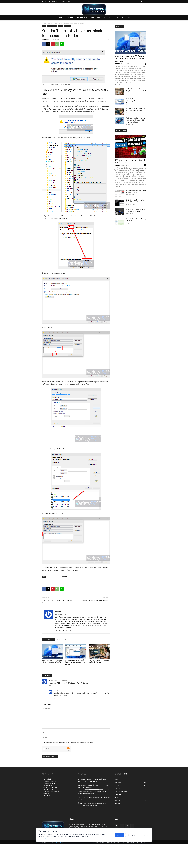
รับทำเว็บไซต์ (47, 779)
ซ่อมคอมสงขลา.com (49, 783)
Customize (144, 835)
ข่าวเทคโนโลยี (106, 18)
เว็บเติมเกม (46, 794)
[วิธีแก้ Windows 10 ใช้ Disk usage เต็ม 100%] (119, 221)
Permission (57, 576)
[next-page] (46, 668)
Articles (58, 1)
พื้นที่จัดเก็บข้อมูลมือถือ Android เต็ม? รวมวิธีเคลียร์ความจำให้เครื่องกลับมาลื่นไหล (135, 120)
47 (145, 165)
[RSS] (141, 1)
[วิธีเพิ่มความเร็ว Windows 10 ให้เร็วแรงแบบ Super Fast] (119, 211)
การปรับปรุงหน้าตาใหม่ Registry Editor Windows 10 (57, 601)
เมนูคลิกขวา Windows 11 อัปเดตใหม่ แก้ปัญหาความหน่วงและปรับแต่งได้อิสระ (52, 662)
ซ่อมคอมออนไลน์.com (49, 781)
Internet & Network (52, 26)
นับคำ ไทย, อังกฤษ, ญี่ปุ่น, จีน (51, 791)
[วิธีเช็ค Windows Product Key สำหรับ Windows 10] (119, 202)
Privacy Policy (42, 839)
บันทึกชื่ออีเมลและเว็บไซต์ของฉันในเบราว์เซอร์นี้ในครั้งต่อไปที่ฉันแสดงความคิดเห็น (69, 742)
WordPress (95, 18)
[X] (48, 44)
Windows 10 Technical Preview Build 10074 (96, 600)
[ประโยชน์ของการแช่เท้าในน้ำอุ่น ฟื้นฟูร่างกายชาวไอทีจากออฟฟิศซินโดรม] (119, 91)
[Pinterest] (53, 44)
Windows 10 (67, 26)
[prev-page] (43, 668)
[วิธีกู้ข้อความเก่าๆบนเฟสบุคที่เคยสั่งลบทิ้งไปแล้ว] (130, 146)
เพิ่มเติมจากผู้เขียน (61, 640)
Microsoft (69, 18)
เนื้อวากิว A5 (46, 796)
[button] (144, 18)
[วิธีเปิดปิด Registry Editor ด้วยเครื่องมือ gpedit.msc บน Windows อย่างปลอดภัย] (75, 651)
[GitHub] (138, 1)
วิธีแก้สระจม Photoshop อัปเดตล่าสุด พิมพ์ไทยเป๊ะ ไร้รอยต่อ (94, 798)
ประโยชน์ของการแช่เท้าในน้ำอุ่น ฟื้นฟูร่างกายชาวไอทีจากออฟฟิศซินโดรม (136, 91)
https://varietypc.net (60, 614)
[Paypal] (64, 631)
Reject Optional (132, 835)
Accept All (119, 835)
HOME (60, 18)
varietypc (46, 39)
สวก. (128, 18)
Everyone (49, 576)
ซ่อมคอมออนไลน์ (46, 1)
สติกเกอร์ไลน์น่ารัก (48, 789)
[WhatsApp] (57, 44)
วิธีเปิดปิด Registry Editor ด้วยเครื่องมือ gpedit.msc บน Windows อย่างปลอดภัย (75, 662)
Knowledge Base (66, 1)
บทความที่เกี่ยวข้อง (48, 640)
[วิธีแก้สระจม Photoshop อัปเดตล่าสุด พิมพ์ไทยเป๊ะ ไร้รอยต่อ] (99, 651)
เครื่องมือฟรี (119, 18)
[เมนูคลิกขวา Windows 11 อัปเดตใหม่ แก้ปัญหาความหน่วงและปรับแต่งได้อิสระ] (52, 651)
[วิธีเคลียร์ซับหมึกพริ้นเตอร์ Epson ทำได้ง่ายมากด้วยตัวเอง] (119, 193)
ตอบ (50, 685)
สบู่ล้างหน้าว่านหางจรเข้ (50, 787)
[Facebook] (135, 1)
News (53, 1)
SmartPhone (82, 18)
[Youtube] (71, 631)
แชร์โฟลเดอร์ (65, 576)
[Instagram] (60, 631)
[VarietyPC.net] (94, 9)
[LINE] (62, 44)
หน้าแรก (44, 23)
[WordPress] (144, 1)
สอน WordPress (48, 785)
